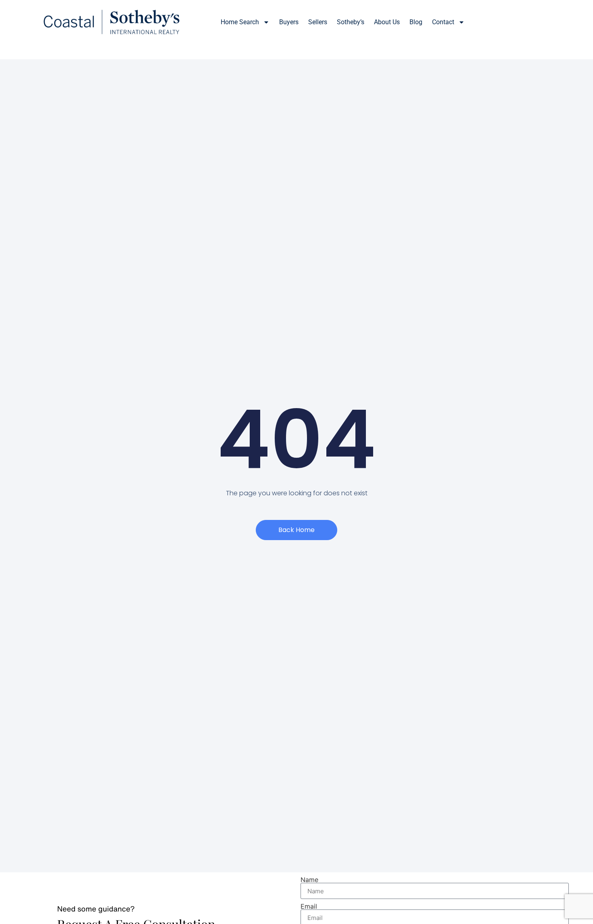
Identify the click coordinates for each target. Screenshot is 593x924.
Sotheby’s (350, 22)
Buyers (289, 22)
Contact (443, 22)
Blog (415, 22)
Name (309, 879)
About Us (387, 22)
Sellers (317, 22)
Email (309, 906)
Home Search (240, 22)
